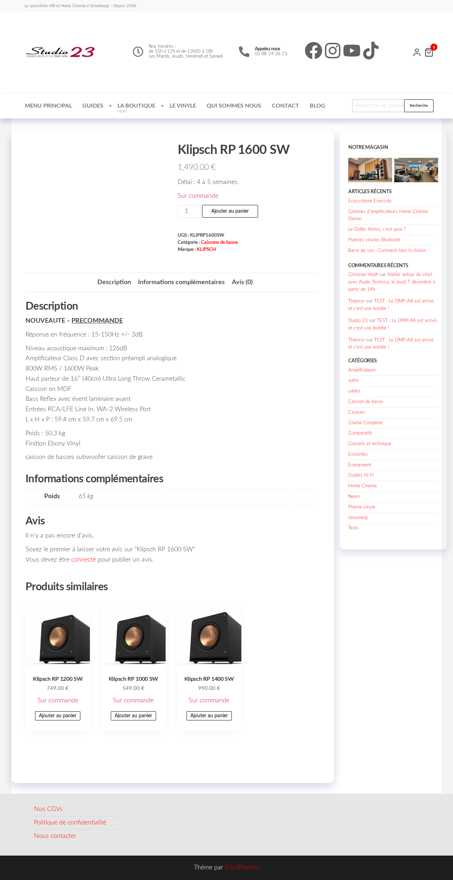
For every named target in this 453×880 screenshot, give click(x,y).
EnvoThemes (242, 867)
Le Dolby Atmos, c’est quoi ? (377, 229)
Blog (317, 106)
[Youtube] (352, 50)
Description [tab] (114, 282)
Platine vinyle (361, 507)
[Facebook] (313, 50)
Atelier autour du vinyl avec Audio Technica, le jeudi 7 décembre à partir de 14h (391, 282)
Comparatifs (360, 433)
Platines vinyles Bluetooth (374, 240)
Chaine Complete (365, 423)
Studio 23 (358, 320)
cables (354, 391)
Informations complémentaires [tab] (181, 282)
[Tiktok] (371, 50)
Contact (285, 106)
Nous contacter (55, 836)
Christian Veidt (363, 274)
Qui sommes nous (234, 106)
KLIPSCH (206, 249)
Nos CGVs (48, 809)
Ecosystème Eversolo (369, 201)
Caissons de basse (219, 242)
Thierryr (356, 301)
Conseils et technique (369, 444)
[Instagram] (333, 50)
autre (353, 380)
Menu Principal (48, 106)
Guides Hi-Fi (361, 475)
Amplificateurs (362, 370)
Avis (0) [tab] (242, 282)
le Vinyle (183, 106)
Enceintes (358, 454)
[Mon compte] (417, 51)
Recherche (419, 106)
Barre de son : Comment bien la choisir (387, 250)
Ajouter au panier (230, 211)
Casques (356, 412)
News (354, 496)
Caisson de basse (365, 401)
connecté (83, 560)
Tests (353, 528)
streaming (358, 518)
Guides (92, 106)
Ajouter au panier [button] (57, 715)
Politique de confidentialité (70, 822)
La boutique (136, 108)
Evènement (359, 465)
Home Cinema (362, 486)
